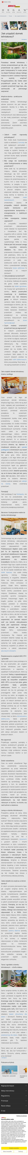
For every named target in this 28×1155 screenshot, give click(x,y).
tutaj (6, 1143)
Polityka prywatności (21, 1115)
